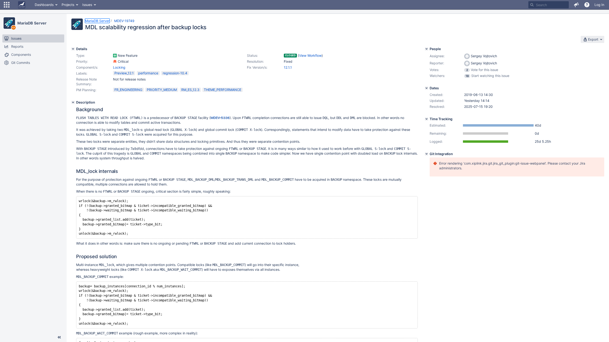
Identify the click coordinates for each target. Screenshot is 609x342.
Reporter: (437, 63)
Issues (87, 5)
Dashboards (44, 5)
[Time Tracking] (426, 119)
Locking (119, 67)
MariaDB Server (32, 23)
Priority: (82, 61)
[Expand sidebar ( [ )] (59, 337)
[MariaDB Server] (9, 23)
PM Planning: (86, 90)
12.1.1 (288, 67)
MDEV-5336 (220, 118)
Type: (80, 55)
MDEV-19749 (124, 21)
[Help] (587, 5)
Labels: (81, 73)
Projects (68, 5)
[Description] (73, 102)
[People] (426, 49)
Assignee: (437, 56)
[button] (6, 5)
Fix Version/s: (257, 67)
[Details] (73, 49)
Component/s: (87, 67)
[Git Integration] (426, 154)
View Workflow (310, 55)
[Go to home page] (22, 5)
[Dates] (426, 88)
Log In (599, 5)
